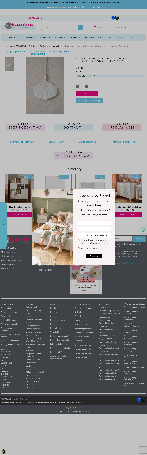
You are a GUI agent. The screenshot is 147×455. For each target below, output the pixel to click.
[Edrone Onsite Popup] (73, 227)
